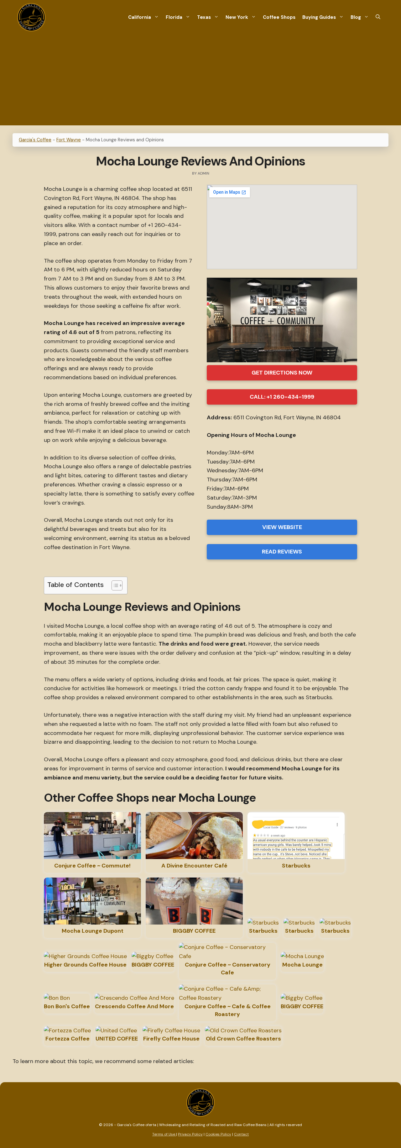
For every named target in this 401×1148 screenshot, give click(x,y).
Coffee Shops (279, 17)
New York (237, 17)
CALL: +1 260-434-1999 (282, 397)
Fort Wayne (68, 140)
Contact (241, 1134)
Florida (174, 17)
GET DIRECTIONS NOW (282, 372)
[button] (378, 17)
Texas (204, 17)
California (139, 17)
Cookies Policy (218, 1134)
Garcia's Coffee (35, 140)
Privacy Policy (190, 1134)
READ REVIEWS (282, 551)
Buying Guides (319, 17)
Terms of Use (164, 1134)
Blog (356, 17)
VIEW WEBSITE (282, 527)
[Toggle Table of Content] (114, 585)
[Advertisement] (200, 81)
